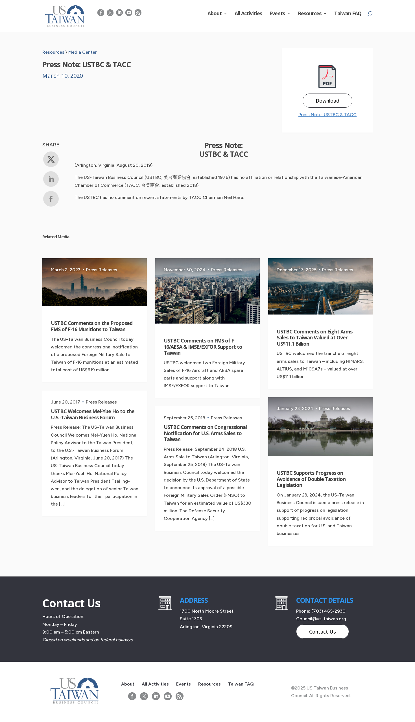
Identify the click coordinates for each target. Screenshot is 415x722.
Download (327, 100)
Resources (309, 14)
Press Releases (101, 269)
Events (277, 14)
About (214, 14)
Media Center (82, 52)
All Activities (248, 14)
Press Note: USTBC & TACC (327, 114)
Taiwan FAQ (347, 14)
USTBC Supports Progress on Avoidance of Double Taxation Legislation (311, 478)
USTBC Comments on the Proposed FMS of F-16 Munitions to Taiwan (91, 326)
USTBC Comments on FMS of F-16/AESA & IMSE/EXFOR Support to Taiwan (203, 346)
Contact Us (322, 631)
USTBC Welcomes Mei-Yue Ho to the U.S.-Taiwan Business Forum (92, 414)
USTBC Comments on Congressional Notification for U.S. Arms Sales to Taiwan (205, 433)
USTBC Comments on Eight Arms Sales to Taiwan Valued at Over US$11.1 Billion (314, 337)
